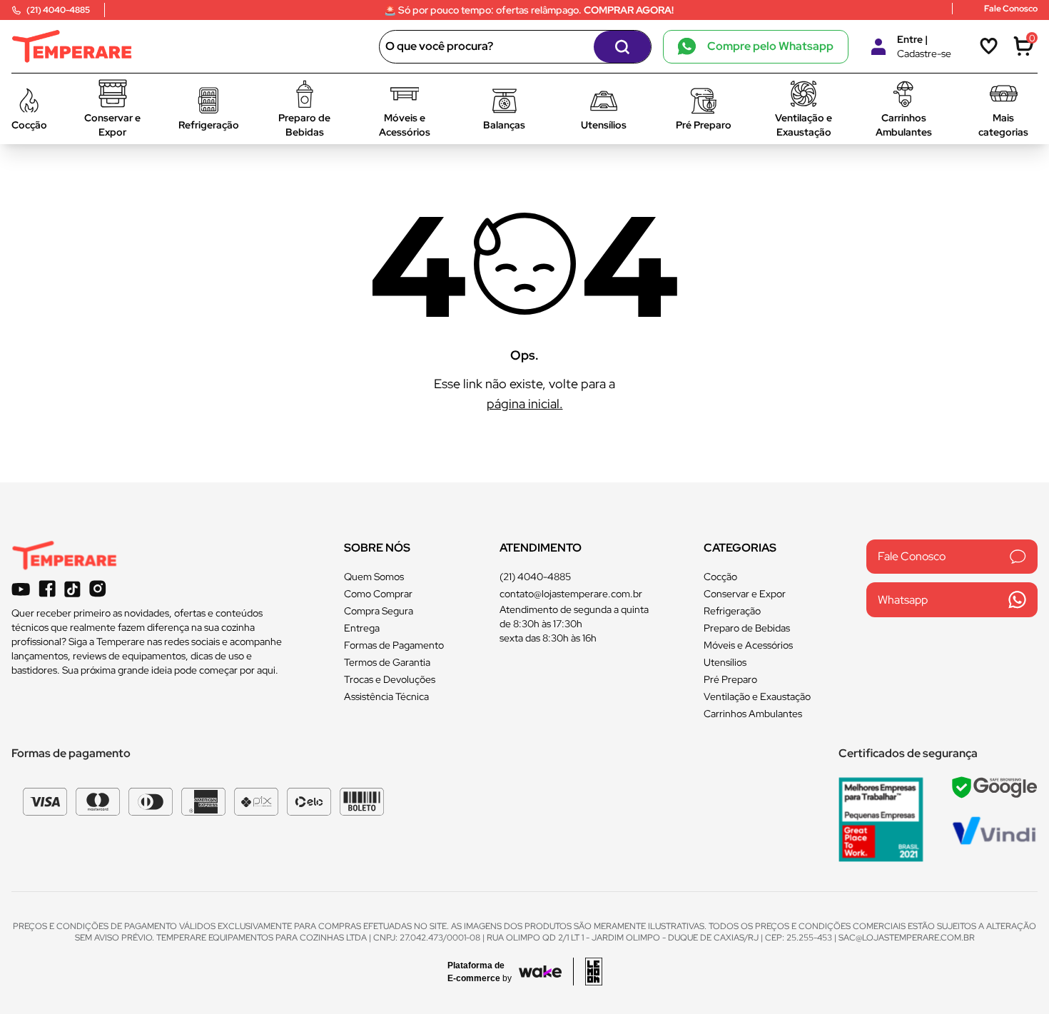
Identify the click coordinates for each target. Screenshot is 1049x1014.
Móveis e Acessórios (748, 645)
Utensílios (725, 662)
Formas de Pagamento (394, 645)
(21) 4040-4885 (535, 576)
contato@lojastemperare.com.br (571, 593)
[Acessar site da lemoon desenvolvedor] (587, 971)
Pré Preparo (730, 679)
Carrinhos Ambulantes (753, 713)
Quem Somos (374, 576)
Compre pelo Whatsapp (770, 46)
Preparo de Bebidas (747, 628)
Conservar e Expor (745, 593)
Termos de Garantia (387, 662)
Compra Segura (378, 610)
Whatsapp (903, 599)
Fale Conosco (912, 556)
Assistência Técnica (386, 696)
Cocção (720, 576)
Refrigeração (732, 610)
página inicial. (525, 403)
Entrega (362, 628)
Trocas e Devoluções (389, 679)
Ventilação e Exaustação (757, 696)
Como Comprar (378, 593)
